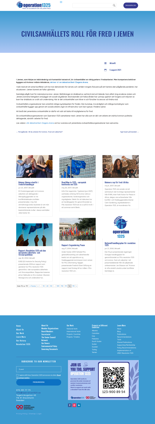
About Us (20, 329)
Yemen (94, 352)
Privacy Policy (21, 414)
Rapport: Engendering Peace (73, 245)
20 (47, 286)
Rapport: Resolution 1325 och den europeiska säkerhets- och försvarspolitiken (32, 252)
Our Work (20, 333)
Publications (121, 334)
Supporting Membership (126, 345)
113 (73, 286)
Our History (21, 340)
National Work (72, 329)
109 (58, 286)
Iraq (93, 336)
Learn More (21, 336)
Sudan (94, 344)
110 (62, 286)
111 (66, 286)
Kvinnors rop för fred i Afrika (116, 182)
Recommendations (124, 337)
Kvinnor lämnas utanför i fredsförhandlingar (28, 183)
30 (51, 286)
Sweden (95, 347)
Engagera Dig (131, 5)
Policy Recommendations (126, 348)
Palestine (95, 339)
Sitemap (32, 414)
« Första (33, 286)
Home (18, 325)
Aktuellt (113, 63)
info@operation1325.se (28, 393)
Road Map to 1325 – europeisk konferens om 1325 (74, 183)
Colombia (95, 333)
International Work (74, 331)
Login (39, 414)
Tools (119, 340)
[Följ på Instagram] (74, 405)
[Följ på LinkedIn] (79, 405)
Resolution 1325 (23, 344)
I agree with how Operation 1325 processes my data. (38, 376)
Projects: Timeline (73, 337)
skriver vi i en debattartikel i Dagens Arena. (69, 82)
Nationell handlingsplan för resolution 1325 (120, 244)
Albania (95, 331)
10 (44, 286)
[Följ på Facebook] (70, 405)
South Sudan (96, 341)
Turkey (94, 350)
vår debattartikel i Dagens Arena (40, 123)
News (119, 329)
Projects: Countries (73, 334)
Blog (119, 331)
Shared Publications (124, 342)
